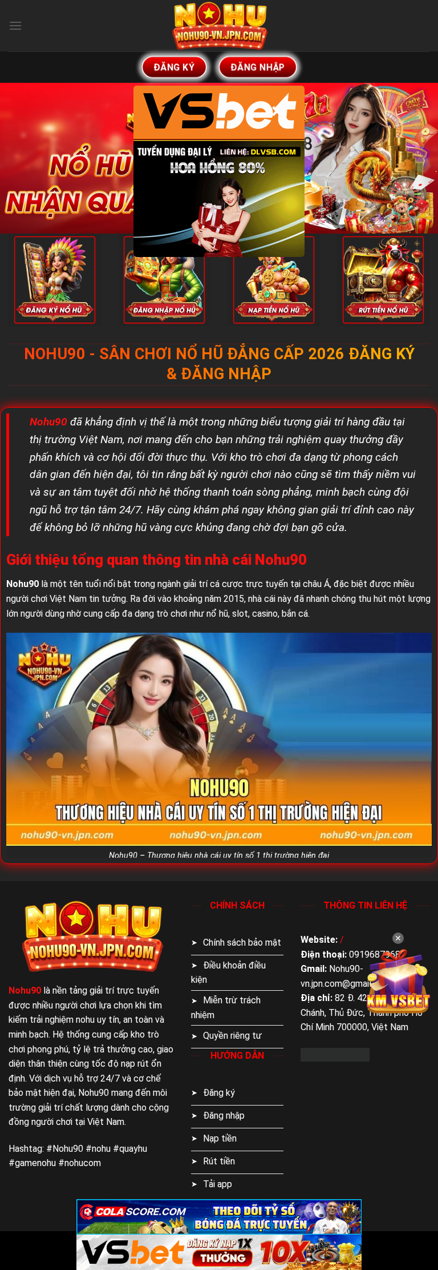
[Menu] (15, 25)
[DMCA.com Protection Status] (335, 1053)
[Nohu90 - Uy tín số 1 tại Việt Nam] (219, 25)
